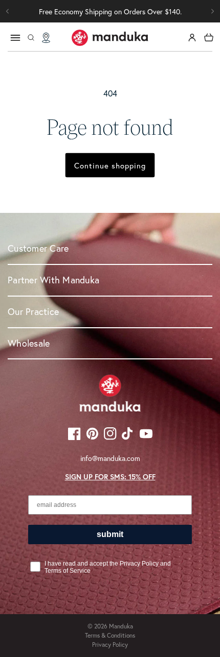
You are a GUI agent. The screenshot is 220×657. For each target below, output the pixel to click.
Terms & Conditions (110, 635)
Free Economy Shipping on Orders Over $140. (110, 11)
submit (110, 534)
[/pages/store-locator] (46, 37)
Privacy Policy (110, 644)
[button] (212, 11)
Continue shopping (110, 165)
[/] (110, 38)
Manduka (121, 626)
